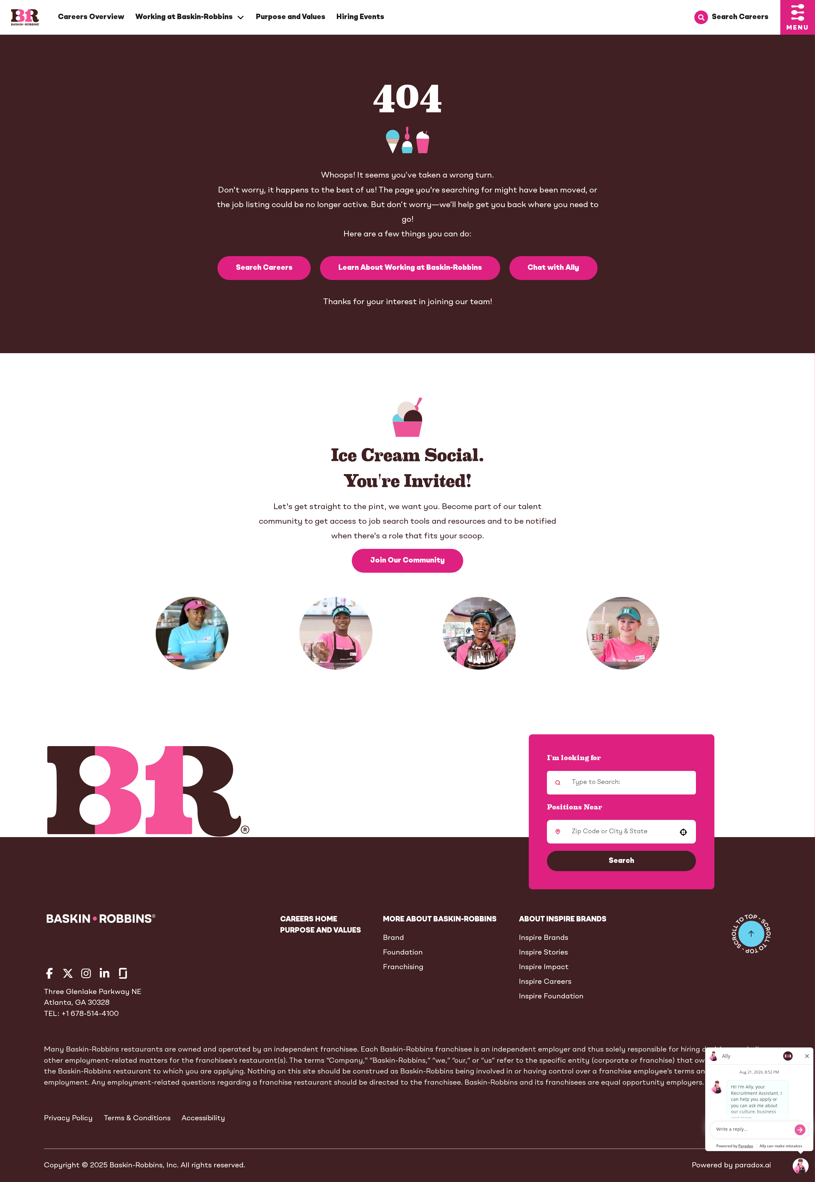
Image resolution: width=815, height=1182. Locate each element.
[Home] (25, 17)
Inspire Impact (544, 967)
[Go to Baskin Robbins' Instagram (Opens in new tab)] (86, 973)
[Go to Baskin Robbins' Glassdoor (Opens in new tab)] (123, 973)
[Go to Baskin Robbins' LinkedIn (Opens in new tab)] (104, 973)
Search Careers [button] (264, 268)
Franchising (403, 967)
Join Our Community (407, 560)
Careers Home (308, 919)
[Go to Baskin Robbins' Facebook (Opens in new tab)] (49, 973)
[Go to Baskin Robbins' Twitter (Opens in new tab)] (68, 973)
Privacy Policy (68, 1118)
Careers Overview (91, 17)
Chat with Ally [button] (553, 268)
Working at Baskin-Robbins (184, 17)
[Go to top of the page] (751, 934)
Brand (393, 938)
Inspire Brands (543, 938)
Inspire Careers (545, 982)
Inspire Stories (543, 952)
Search (621, 861)
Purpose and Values (290, 17)
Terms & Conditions (137, 1118)
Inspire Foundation (551, 996)
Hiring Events (360, 17)
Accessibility (203, 1118)
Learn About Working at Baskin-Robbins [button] (410, 268)
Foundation (403, 952)
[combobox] (619, 831)
